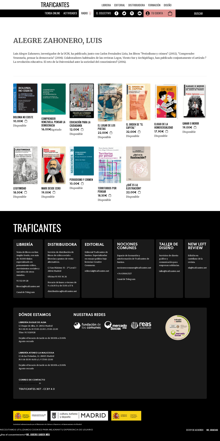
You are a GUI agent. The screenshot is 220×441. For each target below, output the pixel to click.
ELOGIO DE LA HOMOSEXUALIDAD (163, 125)
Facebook (116, 13)
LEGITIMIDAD (19, 188)
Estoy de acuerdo (194, 430)
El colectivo (103, 13)
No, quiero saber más (38, 434)
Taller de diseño (168, 246)
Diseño (168, 5)
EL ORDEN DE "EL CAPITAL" (134, 126)
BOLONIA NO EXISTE (23, 117)
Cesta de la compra (170, 13)
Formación (154, 5)
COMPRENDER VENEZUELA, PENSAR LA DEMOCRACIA (53, 122)
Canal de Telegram (25, 292)
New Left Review (197, 246)
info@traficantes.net (30, 383)
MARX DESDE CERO (51, 188)
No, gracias (212, 430)
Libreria (106, 5)
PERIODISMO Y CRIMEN (81, 179)
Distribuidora (136, 5)
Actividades (70, 13)
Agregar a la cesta (26, 121)
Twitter (124, 13)
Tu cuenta (157, 13)
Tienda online (52, 13)
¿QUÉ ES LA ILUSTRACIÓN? (133, 186)
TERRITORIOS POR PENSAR (107, 190)
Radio (84, 13)
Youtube (139, 13)
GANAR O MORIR (190, 123)
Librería (24, 245)
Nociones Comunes (127, 246)
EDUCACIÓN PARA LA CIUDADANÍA (80, 124)
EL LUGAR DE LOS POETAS (106, 127)
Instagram (132, 13)
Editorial (119, 5)
